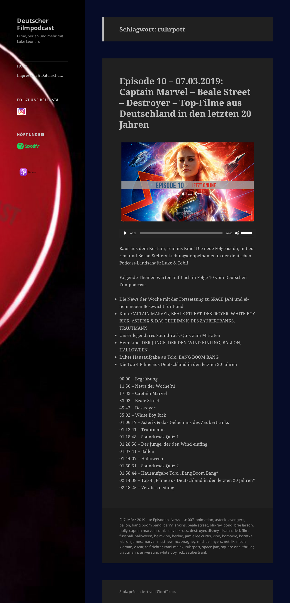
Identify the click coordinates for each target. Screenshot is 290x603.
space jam (210, 546)
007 (191, 519)
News (175, 519)
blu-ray (216, 525)
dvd (237, 530)
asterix (221, 519)
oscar (138, 546)
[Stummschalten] (237, 233)
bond (227, 525)
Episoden (161, 519)
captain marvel (142, 530)
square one (231, 546)
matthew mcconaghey (176, 541)
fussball (126, 535)
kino (216, 535)
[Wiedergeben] (125, 233)
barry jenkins (174, 525)
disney (213, 530)
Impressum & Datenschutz (40, 75)
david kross (178, 530)
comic (161, 530)
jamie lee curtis (198, 535)
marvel (149, 541)
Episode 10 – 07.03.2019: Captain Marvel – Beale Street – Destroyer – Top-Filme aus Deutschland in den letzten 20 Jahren (185, 102)
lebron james (130, 541)
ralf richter (153, 546)
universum (149, 552)
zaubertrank (196, 552)
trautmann (128, 552)
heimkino (162, 535)
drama (226, 530)
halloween (143, 535)
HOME (22, 66)
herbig (177, 535)
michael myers (209, 541)
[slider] (247, 233)
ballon (124, 525)
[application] (187, 233)
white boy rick (172, 552)
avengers (236, 519)
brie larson (243, 525)
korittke (246, 535)
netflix (229, 541)
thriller (247, 546)
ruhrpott (192, 546)
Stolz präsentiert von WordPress (147, 591)
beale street (198, 525)
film (245, 530)
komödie (229, 535)
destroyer (198, 530)
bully (123, 530)
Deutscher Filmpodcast (35, 24)
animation (204, 519)
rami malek (174, 546)
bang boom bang (147, 525)
